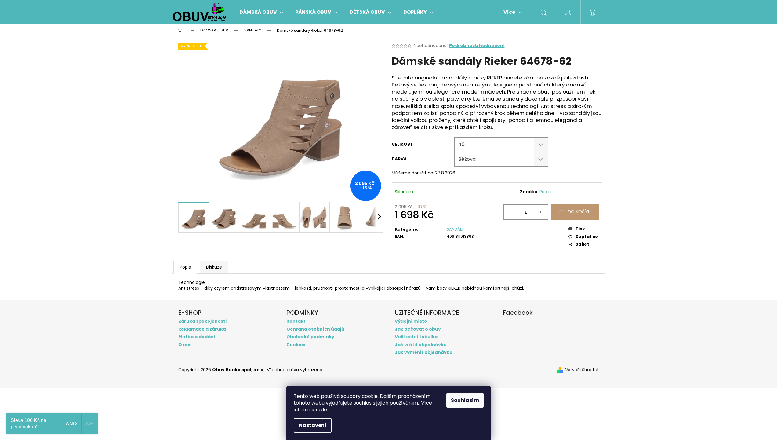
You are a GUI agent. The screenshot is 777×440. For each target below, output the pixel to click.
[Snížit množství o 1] (511, 212)
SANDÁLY (455, 229)
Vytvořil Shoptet (582, 370)
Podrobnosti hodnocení (477, 46)
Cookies (295, 345)
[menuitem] (261, 12)
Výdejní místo (411, 321)
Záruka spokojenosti (202, 321)
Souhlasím (465, 400)
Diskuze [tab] (214, 267)
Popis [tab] (185, 267)
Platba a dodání (196, 337)
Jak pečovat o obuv (418, 329)
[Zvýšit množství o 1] (540, 212)
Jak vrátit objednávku (421, 345)
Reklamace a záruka (202, 329)
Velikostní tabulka (416, 337)
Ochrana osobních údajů (315, 329)
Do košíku (579, 212)
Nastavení (312, 425)
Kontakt (296, 321)
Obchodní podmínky (310, 337)
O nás (184, 345)
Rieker (545, 192)
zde (322, 409)
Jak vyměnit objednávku (423, 352)
